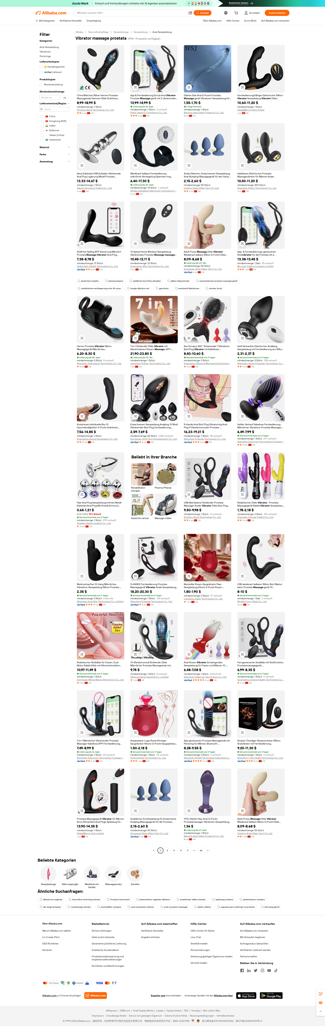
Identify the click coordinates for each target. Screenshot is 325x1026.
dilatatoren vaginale (52, 899)
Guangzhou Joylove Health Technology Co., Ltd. (261, 679)
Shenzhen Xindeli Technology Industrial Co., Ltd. (207, 758)
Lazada (159, 1010)
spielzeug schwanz (224, 899)
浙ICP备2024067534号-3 (249, 1021)
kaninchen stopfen (90, 281)
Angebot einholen (150, 937)
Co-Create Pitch (51, 937)
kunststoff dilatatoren (188, 288)
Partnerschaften (248, 956)
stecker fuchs (215, 288)
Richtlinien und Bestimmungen (108, 966)
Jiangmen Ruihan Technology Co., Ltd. (150, 363)
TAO (186, 1010)
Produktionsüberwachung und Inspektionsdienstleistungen (108, 958)
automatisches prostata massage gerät (218, 281)
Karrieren (47, 950)
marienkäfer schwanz (111, 907)
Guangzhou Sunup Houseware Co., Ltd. (97, 439)
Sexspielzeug (140, 32)
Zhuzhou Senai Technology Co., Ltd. (95, 110)
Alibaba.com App (223, 995)
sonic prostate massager (176, 907)
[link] (320, 993)
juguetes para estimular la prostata (238, 907)
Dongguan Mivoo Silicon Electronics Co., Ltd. (100, 679)
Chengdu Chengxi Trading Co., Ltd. (255, 517)
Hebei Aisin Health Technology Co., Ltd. (97, 266)
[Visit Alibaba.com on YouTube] (269, 970)
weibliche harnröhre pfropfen (147, 281)
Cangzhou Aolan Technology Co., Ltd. (203, 598)
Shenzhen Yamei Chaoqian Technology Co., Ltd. (261, 363)
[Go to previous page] (154, 850)
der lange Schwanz (52, 907)
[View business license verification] (193, 1021)
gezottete (164, 288)
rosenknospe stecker (81, 907)
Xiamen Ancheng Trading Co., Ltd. (94, 188)
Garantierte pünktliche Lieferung (109, 943)
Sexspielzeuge (121, 32)
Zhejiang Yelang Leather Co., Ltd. (94, 523)
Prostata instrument (120, 899)
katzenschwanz (116, 281)
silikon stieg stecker (180, 281)
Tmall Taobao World (143, 1010)
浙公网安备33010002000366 (218, 1021)
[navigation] (54, 441)
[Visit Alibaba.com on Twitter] (256, 970)
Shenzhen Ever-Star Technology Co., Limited (100, 601)
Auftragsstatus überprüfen (254, 943)
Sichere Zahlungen (102, 930)
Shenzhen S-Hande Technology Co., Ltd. (205, 439)
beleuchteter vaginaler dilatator (155, 899)
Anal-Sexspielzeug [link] (162, 32)
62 (201, 850)
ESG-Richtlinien (50, 943)
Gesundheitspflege (98, 32)
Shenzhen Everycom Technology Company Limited (261, 441)
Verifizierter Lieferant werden (255, 950)
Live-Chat (196, 937)
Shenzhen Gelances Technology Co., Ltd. (205, 677)
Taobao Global (173, 1010)
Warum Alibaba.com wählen (56, 930)
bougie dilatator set (140, 288)
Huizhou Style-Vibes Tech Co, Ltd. (201, 188)
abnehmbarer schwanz (254, 899)
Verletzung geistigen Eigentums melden (212, 956)
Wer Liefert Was (211, 1010)
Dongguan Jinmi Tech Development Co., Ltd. (153, 439)
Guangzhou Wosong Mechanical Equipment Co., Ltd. (207, 363)
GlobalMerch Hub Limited (250, 110)
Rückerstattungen (200, 950)
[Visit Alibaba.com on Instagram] (262, 970)
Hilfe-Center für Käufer (203, 930)
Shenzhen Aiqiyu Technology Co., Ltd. (257, 188)
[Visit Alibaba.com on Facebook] (242, 970)
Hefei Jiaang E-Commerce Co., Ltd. (148, 112)
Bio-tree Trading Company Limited (255, 266)
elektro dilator (204, 907)
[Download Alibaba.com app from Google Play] (271, 995)
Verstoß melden (199, 963)
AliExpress (111, 1010)
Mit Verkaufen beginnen (252, 937)
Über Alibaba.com (52, 923)
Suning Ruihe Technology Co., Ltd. (148, 758)
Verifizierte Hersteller (152, 930)
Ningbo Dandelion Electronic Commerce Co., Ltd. (154, 190)
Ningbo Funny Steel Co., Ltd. (252, 601)
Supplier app (158, 995)
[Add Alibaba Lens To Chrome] (95, 995)
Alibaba (79, 32)
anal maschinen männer (142, 907)
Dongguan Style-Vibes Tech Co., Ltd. (203, 269)
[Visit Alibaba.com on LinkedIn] (249, 970)
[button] (190, 13)
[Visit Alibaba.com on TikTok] (276, 970)
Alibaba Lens (49, 995)
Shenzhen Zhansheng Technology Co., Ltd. (99, 363)
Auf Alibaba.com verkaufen (254, 930)
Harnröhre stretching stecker (86, 899)
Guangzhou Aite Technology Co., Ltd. (149, 266)
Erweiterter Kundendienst (105, 950)
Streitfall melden (199, 943)
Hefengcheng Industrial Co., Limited (149, 677)
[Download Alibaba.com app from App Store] (246, 995)
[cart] (236, 13)
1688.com (125, 1010)
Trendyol (195, 1010)
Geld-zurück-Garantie (103, 937)
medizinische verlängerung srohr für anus (101, 288)
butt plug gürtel (272, 907)
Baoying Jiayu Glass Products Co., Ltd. (204, 112)
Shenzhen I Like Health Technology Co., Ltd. (260, 758)
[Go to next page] (208, 850)
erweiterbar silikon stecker (193, 899)
